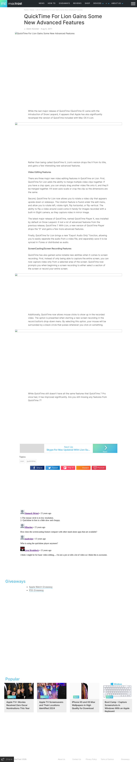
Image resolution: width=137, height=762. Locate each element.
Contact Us (76, 759)
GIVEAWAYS (64, 3)
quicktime (31, 461)
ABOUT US (116, 3)
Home (26, 10)
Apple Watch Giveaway (41, 587)
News (32, 10)
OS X (38, 10)
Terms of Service (107, 759)
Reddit (85, 468)
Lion (22, 461)
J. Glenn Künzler (31, 29)
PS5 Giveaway (36, 590)
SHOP (87, 3)
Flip (65, 467)
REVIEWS (77, 3)
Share (40, 468)
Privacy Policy (91, 759)
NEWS (41, 3)
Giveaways (125, 759)
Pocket (101, 468)
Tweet (55, 468)
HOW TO (52, 3)
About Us (61, 759)
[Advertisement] (68, 101)
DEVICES (97, 3)
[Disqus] (68, 542)
